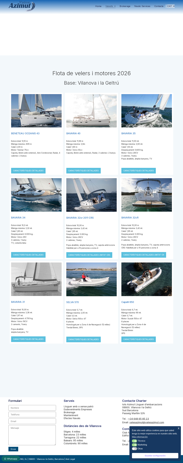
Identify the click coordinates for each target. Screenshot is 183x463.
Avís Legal (70, 459)
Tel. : (135, 418)
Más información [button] (140, 437)
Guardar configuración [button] (155, 456)
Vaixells (109, 6)
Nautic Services (142, 6)
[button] (134, 440)
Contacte (158, 6)
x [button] (179, 428)
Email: (143, 422)
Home (98, 6)
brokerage (125, 6)
